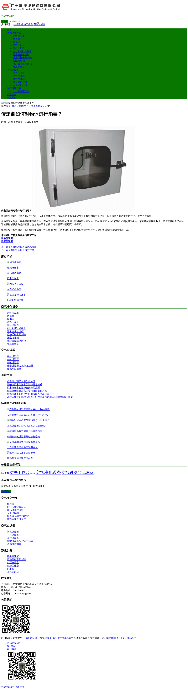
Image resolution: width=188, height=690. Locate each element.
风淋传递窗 (7, 238)
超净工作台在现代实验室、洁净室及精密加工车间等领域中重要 (40, 397)
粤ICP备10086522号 (126, 638)
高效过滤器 (39, 24)
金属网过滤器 (20, 85)
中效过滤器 (19, 76)
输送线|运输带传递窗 (18, 516)
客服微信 (11, 649)
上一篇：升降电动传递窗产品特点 (18, 247)
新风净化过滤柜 (21, 54)
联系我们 (11, 97)
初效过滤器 (19, 73)
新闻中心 (23, 106)
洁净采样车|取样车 (22, 57)
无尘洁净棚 (19, 60)
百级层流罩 (19, 36)
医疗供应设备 (14, 88)
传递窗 (17, 24)
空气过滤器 (13, 70)
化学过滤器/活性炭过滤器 (20, 365)
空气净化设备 (14, 33)
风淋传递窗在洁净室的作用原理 (23, 387)
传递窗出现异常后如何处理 (21, 381)
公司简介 (11, 94)
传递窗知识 (37, 106)
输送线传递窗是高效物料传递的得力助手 (28, 390)
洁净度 (32, 473)
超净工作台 (27, 24)
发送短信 (19, 687)
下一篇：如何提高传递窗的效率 (17, 250)
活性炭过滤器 (20, 82)
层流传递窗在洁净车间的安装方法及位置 (28, 394)
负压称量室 (19, 67)
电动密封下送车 (21, 91)
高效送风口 (19, 48)
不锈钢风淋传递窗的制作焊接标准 (24, 384)
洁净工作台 (20, 472)
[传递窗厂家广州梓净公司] (32, 11)
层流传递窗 (7, 241)
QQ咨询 (11, 646)
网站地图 (111, 638)
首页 (9, 30)
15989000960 (13, 643)
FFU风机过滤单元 (22, 51)
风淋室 (16, 42)
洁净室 (5, 473)
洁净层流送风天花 (22, 63)
